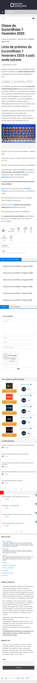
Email (4, 659)
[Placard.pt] (9, 430)
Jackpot (23, 253)
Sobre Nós (5, 570)
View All (17, 489)
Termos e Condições (8, 568)
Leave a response (15, 307)
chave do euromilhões (8, 253)
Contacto (5, 575)
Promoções (6, 549)
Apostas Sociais (6, 247)
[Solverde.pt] (9, 408)
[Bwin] (9, 419)
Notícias (5, 555)
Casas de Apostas (8, 541)
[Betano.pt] (9, 397)
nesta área (13, 207)
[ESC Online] (9, 386)
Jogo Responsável (8, 573)
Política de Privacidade (9, 565)
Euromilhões (17, 253)
